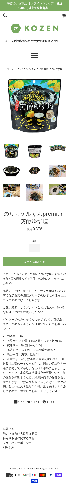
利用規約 (8, 447)
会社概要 (8, 429)
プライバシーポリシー (17, 442)
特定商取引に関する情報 (18, 438)
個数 (34, 241)
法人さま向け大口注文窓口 (20, 433)
